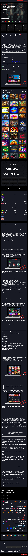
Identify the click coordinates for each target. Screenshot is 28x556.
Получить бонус (5, 18)
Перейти (24, 91)
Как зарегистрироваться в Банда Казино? (7, 489)
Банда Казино (10, 38)
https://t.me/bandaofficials (16, 61)
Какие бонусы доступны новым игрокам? (7, 490)
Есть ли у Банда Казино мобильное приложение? (8, 492)
